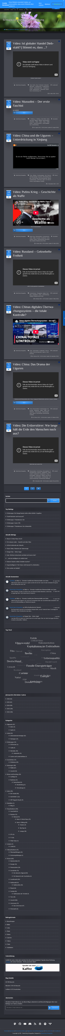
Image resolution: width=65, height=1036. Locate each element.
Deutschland (36, 351)
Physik (12, 888)
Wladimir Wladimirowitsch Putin (39, 241)
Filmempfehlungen (15, 852)
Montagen (13, 739)
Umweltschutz (45, 477)
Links (8, 928)
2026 (8, 699)
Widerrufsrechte (49, 1031)
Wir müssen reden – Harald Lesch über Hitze (19, 542)
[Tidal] (50, 1024)
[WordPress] (40, 1024)
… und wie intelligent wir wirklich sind (17, 559)
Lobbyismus (38, 475)
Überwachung (35, 178)
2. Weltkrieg (37, 119)
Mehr (24, 113)
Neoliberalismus (36, 89)
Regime (44, 293)
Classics (22, 825)
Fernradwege (20, 788)
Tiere (11, 897)
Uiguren (49, 178)
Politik (48, 122)
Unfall (12, 847)
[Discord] (30, 1024)
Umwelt (31, 477)
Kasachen (40, 177)
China (37, 85)
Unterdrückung (35, 91)
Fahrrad (15, 817)
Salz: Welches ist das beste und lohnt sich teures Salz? (21, 555)
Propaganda (39, 293)
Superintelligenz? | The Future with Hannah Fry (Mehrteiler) (23, 565)
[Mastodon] (14, 1024)
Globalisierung (38, 86)
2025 (8, 702)
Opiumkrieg (42, 89)
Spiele (12, 730)
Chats (8, 944)
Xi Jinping (42, 181)
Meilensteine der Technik (20, 894)
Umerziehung (39, 413)
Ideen (11, 727)
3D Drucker (13, 745)
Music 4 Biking (21, 823)
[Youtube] (24, 1024)
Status (8, 935)
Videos (9, 941)
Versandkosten (57, 1031)
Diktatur (40, 120)
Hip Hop (22, 828)
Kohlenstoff (36, 474)
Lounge (22, 831)
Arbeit (8, 733)
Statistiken (10, 803)
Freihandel (41, 85)
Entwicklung (39, 471)
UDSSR (31, 239)
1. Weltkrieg (32, 119)
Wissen (56, 175)
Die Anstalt (13, 794)
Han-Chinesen (48, 175)
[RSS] (35, 1024)
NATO (31, 238)
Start (6, 29)
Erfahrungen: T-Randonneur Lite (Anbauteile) (19, 526)
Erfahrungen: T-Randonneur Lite (15, 520)
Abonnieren (55, 1008)
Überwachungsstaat (43, 178)
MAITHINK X (14, 797)
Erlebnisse (13, 762)
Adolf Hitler (43, 119)
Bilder (8, 925)
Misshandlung (46, 177)
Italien (37, 122)
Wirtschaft (13, 909)
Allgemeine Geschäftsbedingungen (35, 1031)
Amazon (8, 962)
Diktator (36, 120)
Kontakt (6, 1031)
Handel (31, 88)
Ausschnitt (13, 811)
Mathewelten (17, 885)
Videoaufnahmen (11, 850)
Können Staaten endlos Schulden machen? (18, 562)
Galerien (9, 938)
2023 (8, 709)
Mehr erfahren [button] (41, 4)
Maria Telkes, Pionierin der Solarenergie (17, 549)
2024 (8, 706)
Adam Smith (32, 85)
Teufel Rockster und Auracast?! (15, 517)
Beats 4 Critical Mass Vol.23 (14, 539)
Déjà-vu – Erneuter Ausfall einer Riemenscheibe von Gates (32, 581)
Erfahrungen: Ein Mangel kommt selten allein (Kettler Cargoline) (24, 513)
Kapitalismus (46, 88)
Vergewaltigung (36, 181)
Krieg (31, 89)
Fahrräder (12, 751)
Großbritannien (45, 86)
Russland (38, 238)
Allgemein (9, 725)
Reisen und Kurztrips (12, 774)
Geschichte (55, 119)
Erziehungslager (40, 175)
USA (40, 91)
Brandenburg (20, 785)
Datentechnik (14, 861)
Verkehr (9, 844)
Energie (12, 864)
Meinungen (10, 766)
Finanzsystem (14, 868)
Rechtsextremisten (38, 123)
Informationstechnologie (16, 736)
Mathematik (13, 883)
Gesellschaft (55, 85)
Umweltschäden (37, 477)
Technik (12, 891)
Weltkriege (48, 478)
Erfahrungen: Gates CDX (13, 523)
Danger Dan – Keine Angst (14, 552)
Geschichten (10, 760)
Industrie (39, 472)
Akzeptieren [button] (57, 4)
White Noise (13, 841)
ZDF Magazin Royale (15, 800)
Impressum (11, 1031)
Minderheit (36, 410)
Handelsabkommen (38, 88)
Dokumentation (46, 120)
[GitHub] (19, 1024)
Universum (13, 903)
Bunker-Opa (32, 236)
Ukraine (35, 239)
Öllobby (43, 475)
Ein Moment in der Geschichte (21, 876)
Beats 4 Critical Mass (22, 819)
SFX (11, 835)
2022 (8, 712)
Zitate (8, 931)
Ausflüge (12, 777)
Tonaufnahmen (11, 809)
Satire (8, 791)
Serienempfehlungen (16, 855)
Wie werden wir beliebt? (13, 568)
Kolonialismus (42, 474)
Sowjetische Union (45, 238)
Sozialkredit (41, 351)
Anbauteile (16, 753)
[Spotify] (45, 1024)
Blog (11, 806)
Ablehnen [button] (47, 4)
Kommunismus (46, 236)
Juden (40, 122)
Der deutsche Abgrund (19, 873)
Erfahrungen (10, 742)
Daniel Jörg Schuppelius (21, 85)
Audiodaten (10, 948)
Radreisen (13, 780)
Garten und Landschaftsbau (17, 757)
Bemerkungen (11, 921)
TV (11, 838)
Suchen (8, 496)
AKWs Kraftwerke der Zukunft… (15, 545)
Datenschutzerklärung (20, 1031)
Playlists (12, 815)
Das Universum (17, 906)
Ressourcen (48, 475)
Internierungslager (33, 177)
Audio (11, 748)
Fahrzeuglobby (46, 471)
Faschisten (32, 122)
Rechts (31, 123)
